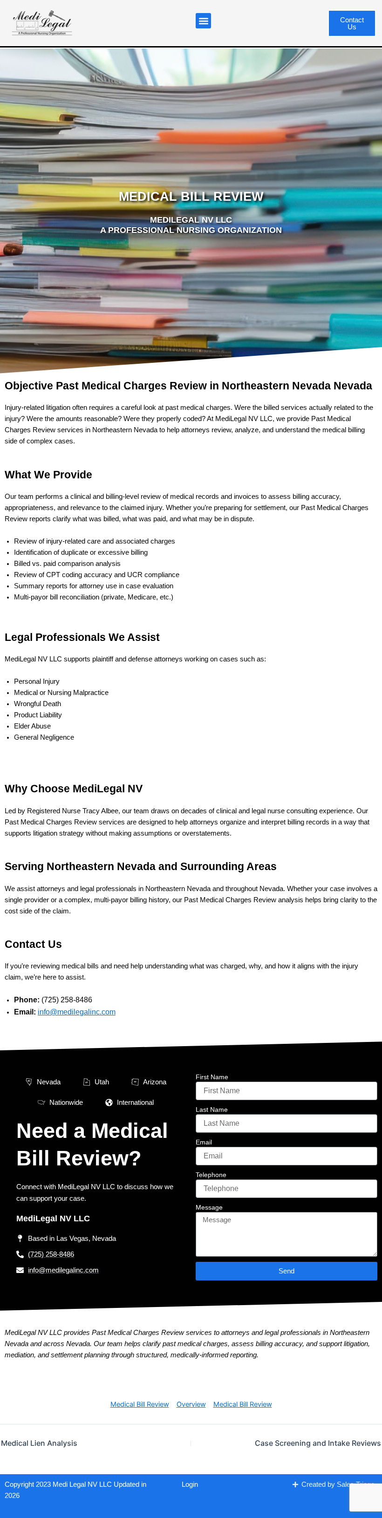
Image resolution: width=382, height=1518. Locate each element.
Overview (191, 1404)
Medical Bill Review (139, 1404)
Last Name (212, 1109)
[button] (203, 20)
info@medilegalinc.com (77, 1012)
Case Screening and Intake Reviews (318, 1443)
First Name (212, 1077)
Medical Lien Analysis (39, 1443)
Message (209, 1207)
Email (204, 1142)
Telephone (211, 1174)
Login (190, 1484)
